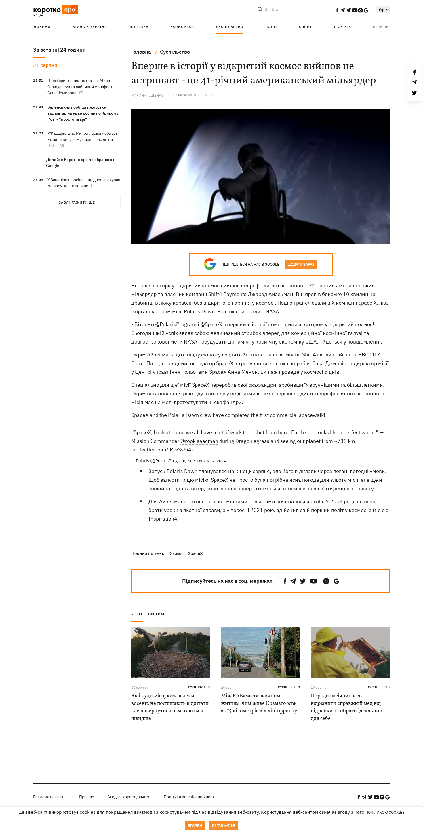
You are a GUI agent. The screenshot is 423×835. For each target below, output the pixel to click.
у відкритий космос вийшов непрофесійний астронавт (239, 285)
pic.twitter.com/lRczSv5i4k (162, 449)
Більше (380, 26)
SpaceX (195, 553)
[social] (337, 10)
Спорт (305, 26)
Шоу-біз (342, 26)
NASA (272, 311)
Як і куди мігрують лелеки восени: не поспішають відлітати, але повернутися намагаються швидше (170, 707)
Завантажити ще (77, 202)
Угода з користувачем (128, 796)
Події (271, 26)
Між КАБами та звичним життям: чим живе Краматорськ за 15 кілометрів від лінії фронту (259, 703)
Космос (176, 553)
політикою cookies (385, 812)
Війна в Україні (89, 26)
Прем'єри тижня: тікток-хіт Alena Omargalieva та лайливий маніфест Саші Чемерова (80, 86)
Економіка (182, 26)
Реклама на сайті (49, 796)
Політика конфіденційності (190, 796)
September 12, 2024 (207, 461)
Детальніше (223, 825)
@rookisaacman (199, 441)
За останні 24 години (59, 49)
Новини (42, 26)
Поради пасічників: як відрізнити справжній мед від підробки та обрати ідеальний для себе (346, 707)
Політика (138, 26)
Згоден (195, 825)
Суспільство (229, 26)
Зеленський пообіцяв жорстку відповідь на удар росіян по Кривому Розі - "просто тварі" (82, 113)
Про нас (86, 796)
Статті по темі (148, 613)
